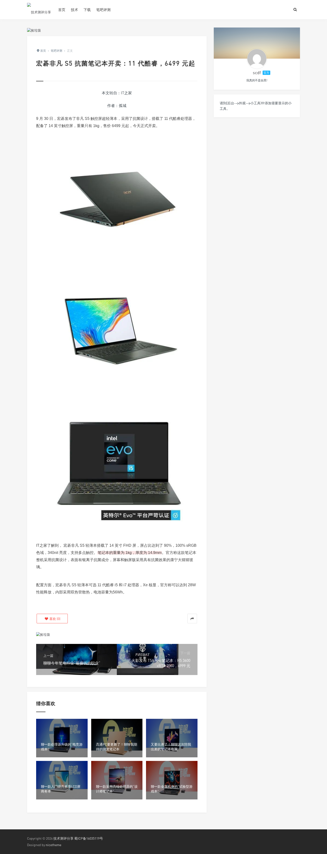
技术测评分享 (63, 838)
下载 (87, 9)
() (54, 619)
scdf (257, 72)
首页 (61, 9)
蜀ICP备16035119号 (88, 838)
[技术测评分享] (39, 9)
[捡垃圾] (34, 30)
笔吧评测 (103, 9)
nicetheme (53, 845)
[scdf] (257, 59)
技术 (74, 9)
